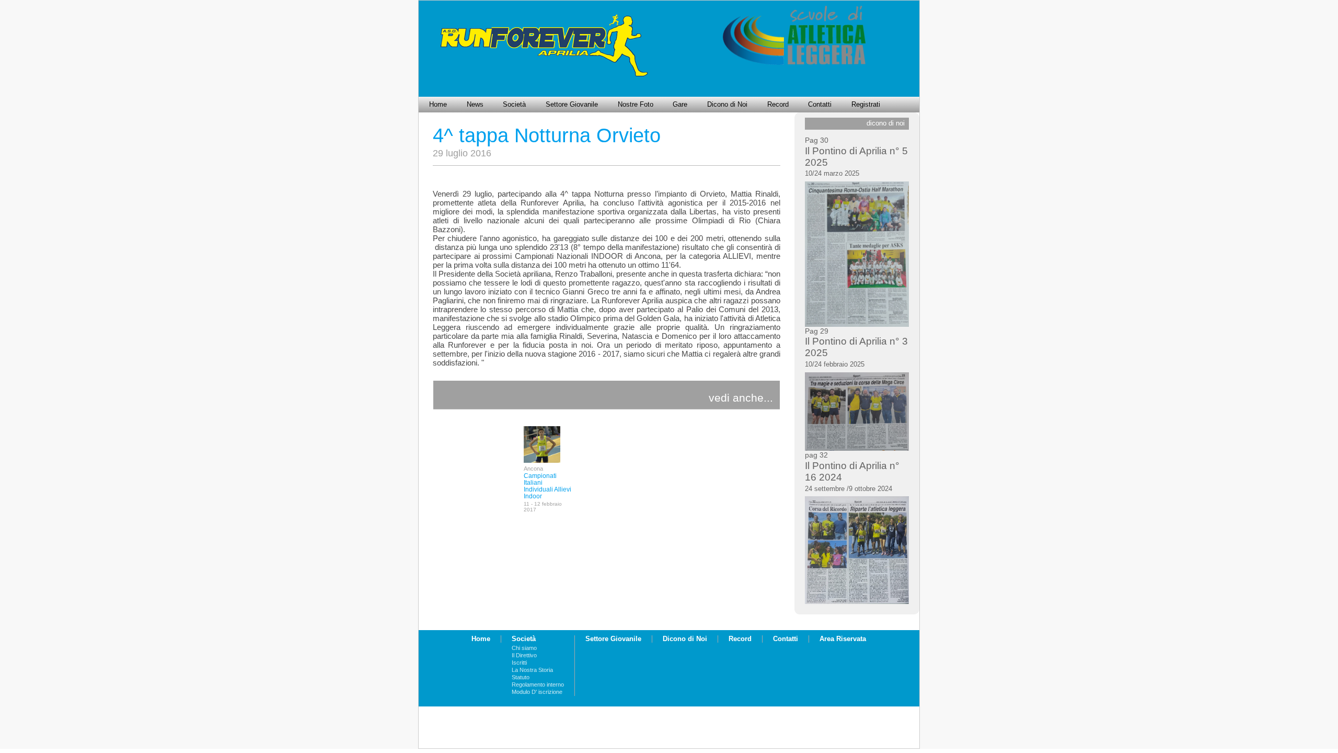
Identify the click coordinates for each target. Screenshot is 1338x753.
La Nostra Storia (532, 670)
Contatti (820, 104)
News (475, 104)
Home (438, 104)
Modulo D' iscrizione (537, 692)
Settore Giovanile (572, 104)
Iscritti (519, 662)
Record (778, 104)
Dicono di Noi (727, 104)
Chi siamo (524, 648)
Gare (680, 104)
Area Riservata (843, 639)
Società (514, 104)
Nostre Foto (635, 104)
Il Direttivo (524, 655)
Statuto (520, 677)
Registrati (865, 104)
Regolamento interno (538, 684)
